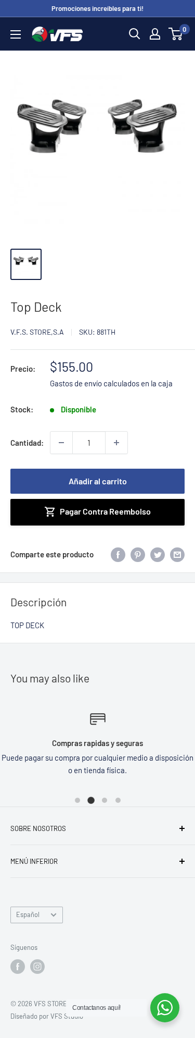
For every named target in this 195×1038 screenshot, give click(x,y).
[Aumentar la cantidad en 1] (116, 443)
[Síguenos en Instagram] (37, 966)
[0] (176, 34)
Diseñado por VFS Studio (46, 1016)
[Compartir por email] (177, 554)
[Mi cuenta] (155, 34)
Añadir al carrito (98, 481)
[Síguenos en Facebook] (17, 966)
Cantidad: (27, 442)
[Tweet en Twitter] (157, 554)
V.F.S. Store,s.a (37, 331)
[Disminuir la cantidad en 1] (61, 443)
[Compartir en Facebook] (118, 554)
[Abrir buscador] (134, 34)
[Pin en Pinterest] (138, 554)
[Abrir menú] (15, 34)
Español (28, 914)
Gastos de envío (76, 383)
